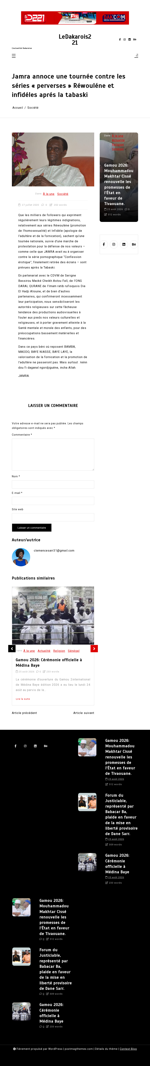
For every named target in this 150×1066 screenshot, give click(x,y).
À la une (49, 194)
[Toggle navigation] (14, 56)
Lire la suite (23, 699)
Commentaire (22, 434)
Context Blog (128, 1048)
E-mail (17, 492)
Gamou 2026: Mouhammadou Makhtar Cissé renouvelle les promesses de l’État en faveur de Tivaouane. (120, 757)
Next (94, 648)
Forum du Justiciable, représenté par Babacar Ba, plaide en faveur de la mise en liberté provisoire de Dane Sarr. (132, 181)
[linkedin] (129, 40)
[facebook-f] (120, 40)
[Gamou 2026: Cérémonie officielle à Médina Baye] (53, 615)
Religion (59, 651)
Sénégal (74, 651)
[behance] (134, 40)
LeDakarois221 (75, 40)
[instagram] (124, 40)
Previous (12, 648)
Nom (16, 476)
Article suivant (83, 713)
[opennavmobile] (136, 56)
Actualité (44, 651)
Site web (17, 509)
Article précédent (24, 713)
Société (62, 194)
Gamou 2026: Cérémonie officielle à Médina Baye (49, 662)
